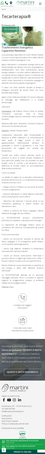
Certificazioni (7, 416)
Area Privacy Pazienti (10, 421)
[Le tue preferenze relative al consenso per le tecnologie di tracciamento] (4, 450)
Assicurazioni (7, 418)
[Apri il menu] (40, 4)
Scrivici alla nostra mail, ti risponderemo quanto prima (22, 329)
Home (4, 9)
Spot (11, 287)
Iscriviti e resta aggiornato (22, 372)
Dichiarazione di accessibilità (13, 428)
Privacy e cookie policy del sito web (15, 424)
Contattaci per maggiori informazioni (23, 306)
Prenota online (22, 451)
